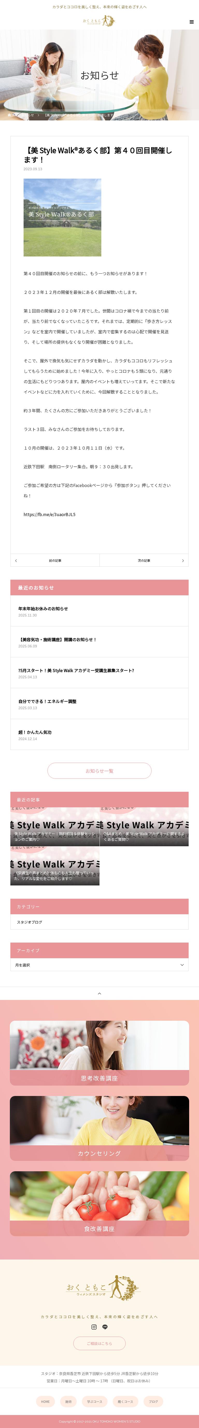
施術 (68, 1401)
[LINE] (105, 1327)
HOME (45, 1401)
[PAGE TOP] (99, 993)
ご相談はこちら (99, 1343)
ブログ (153, 1401)
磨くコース (125, 1401)
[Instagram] (94, 1327)
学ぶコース (94, 1401)
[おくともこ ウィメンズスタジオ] (99, 1292)
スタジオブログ (29, 922)
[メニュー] (191, 22)
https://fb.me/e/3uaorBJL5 (49, 514)
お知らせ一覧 (99, 770)
